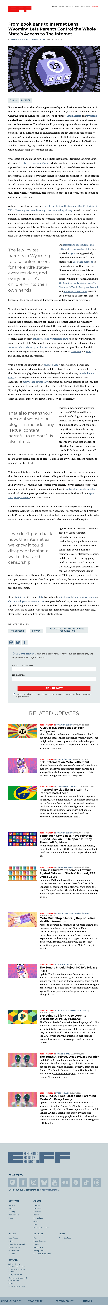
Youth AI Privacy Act (64, 1073)
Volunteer (37, 1208)
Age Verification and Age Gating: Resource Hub (67, 630)
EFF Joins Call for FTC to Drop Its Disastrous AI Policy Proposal (63, 1017)
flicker (65, 1182)
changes (81, 799)
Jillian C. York (82, 913)
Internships (38, 1218)
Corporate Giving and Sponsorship (17, 1279)
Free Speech (17, 631)
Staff (35, 1224)
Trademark (35, 1301)
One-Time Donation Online (16, 1270)
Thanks (87, 1301)
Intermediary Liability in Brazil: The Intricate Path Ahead (64, 791)
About (54, 7)
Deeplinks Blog (47, 725)
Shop (10, 1283)
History (36, 1215)
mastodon (12, 1182)
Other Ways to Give (16, 1286)
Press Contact (65, 1238)
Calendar (37, 1205)
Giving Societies (15, 1275)
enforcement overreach (67, 813)
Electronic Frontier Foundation (19, 9)
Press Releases (39, 1241)
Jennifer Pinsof (66, 913)
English (14, 100)
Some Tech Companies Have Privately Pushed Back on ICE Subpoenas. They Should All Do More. (66, 839)
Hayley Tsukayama (79, 1011)
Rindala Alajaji (19, 40)
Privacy (36, 631)
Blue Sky (44, 1182)
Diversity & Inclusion (41, 1227)
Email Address (18, 675)
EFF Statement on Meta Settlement (64, 762)
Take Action (80, 7)
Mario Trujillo (65, 725)
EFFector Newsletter (42, 1254)
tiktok (86, 1182)
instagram (34, 1182)
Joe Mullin (63, 965)
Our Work (69, 7)
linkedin (76, 1182)
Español (25, 100)
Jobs (35, 1221)
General (11, 1205)
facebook (23, 1182)
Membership (13, 1215)
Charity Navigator (49, 1190)
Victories (37, 1212)
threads (97, 1182)
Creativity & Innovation (17, 1244)
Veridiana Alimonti (67, 787)
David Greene (64, 759)
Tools (88, 7)
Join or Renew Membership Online (16, 1265)
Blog (35, 1238)
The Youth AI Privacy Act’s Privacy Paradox (69, 1056)
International (13, 1250)
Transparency (14, 1247)
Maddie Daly (64, 1054)
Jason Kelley (38, 40)
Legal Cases (38, 1247)
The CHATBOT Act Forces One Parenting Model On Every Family (68, 1097)
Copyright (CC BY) (11, 1301)
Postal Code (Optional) (22, 665)
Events (36, 1244)
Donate (95, 7)
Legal (10, 1208)
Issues (61, 7)
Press (10, 1218)
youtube (55, 1182)
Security (11, 1212)
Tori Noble (63, 1011)
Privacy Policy (64, 1301)
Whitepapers (38, 1250)
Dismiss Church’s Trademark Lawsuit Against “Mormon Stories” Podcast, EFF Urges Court (67, 873)
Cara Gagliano (65, 867)
